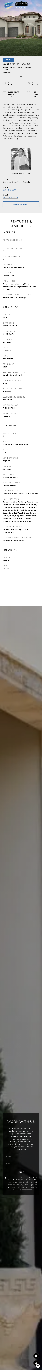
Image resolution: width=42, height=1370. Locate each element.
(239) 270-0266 (9, 190)
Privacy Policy (27, 1189)
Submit (21, 1172)
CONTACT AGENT (21, 204)
